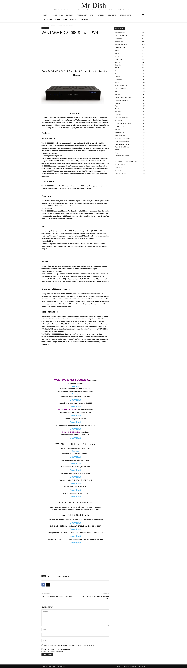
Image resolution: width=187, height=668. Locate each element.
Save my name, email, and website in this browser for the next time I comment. (69, 645)
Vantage (59, 576)
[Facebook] (43, 585)
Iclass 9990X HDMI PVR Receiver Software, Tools (95, 597)
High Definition (51, 576)
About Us (126, 666)
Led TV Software (61, 20)
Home (43, 25)
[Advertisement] (75, 53)
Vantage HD (66, 576)
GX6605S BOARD (58, 15)
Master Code (47, 20)
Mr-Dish (119, 666)
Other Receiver (125, 15)
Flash (92, 15)
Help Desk (112, 15)
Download (75, 386)
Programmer (82, 15)
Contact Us (133, 666)
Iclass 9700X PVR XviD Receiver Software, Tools (57, 596)
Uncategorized (51, 25)
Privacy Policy (142, 666)
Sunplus (69, 15)
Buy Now (73, 20)
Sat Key (101, 15)
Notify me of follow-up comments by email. (56, 649)
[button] (143, 15)
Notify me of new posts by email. (53, 651)
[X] (48, 585)
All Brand (85, 20)
